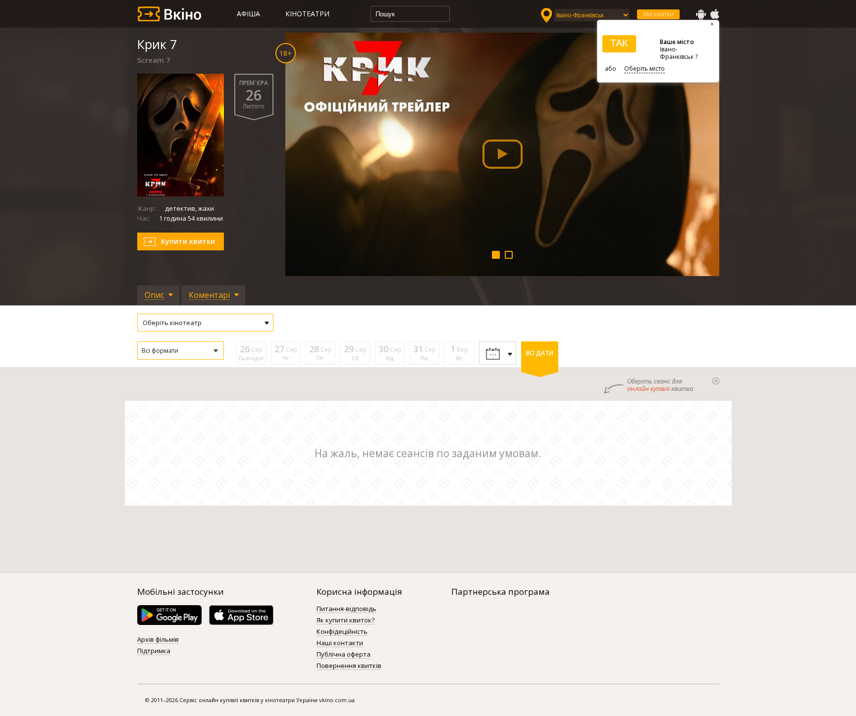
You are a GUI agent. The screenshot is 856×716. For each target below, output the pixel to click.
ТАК (619, 43)
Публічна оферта (344, 655)
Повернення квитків (349, 666)
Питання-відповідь (346, 609)
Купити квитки (188, 241)
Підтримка (153, 651)
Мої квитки (658, 14)
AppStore (714, 14)
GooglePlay (701, 14)
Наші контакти (340, 643)
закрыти (715, 381)
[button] (180, 350)
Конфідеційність (342, 632)
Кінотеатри (307, 13)
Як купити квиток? (345, 620)
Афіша (248, 13)
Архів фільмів (158, 640)
